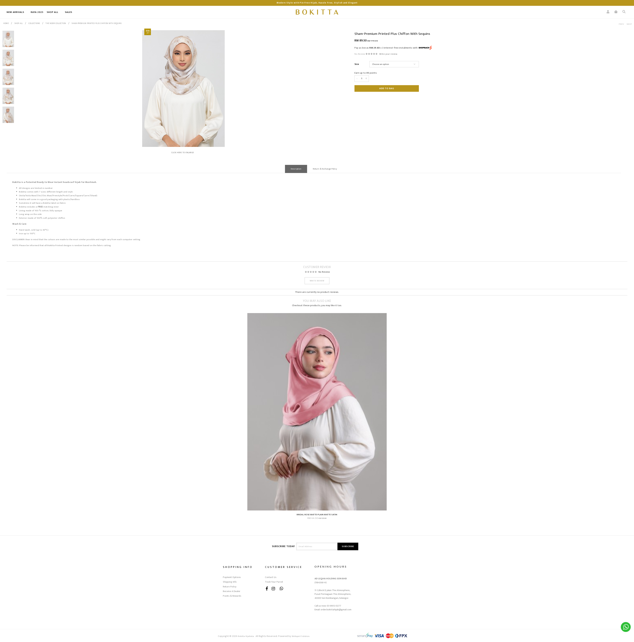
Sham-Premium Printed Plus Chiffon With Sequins (97, 23)
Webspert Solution (301, 636)
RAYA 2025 (37, 12)
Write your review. (388, 54)
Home (6, 23)
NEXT (629, 24)
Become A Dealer (231, 591)
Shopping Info (238, 567)
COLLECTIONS (34, 23)
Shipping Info (230, 582)
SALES (68, 12)
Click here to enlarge (182, 152)
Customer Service (283, 567)
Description (296, 168)
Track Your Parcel (274, 582)
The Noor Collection (56, 23)
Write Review (317, 280)
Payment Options (232, 577)
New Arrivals (15, 12)
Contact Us (270, 577)
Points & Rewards (232, 596)
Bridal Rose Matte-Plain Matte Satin (317, 514)
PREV (621, 24)
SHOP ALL (52, 12)
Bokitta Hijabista (246, 636)
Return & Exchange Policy (325, 168)
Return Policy (229, 587)
